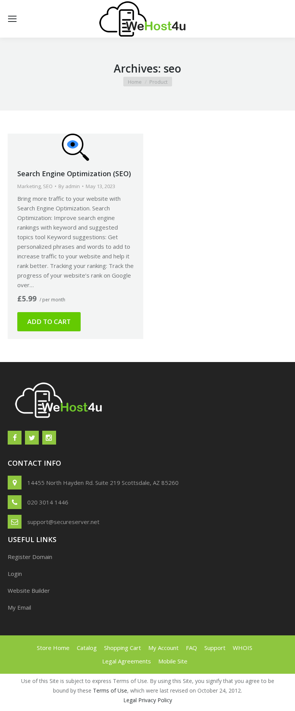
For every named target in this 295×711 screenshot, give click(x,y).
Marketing (29, 186)
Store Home (53, 647)
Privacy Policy (155, 700)
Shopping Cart (122, 647)
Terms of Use (110, 690)
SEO (48, 186)
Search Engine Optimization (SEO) (74, 173)
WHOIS (242, 647)
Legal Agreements (126, 661)
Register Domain (30, 557)
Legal (130, 700)
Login (15, 573)
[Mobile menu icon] (12, 18)
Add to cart (49, 321)
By (69, 186)
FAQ (191, 647)
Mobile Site (172, 661)
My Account (163, 647)
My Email (19, 607)
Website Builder (29, 590)
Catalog (87, 647)
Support (214, 647)
